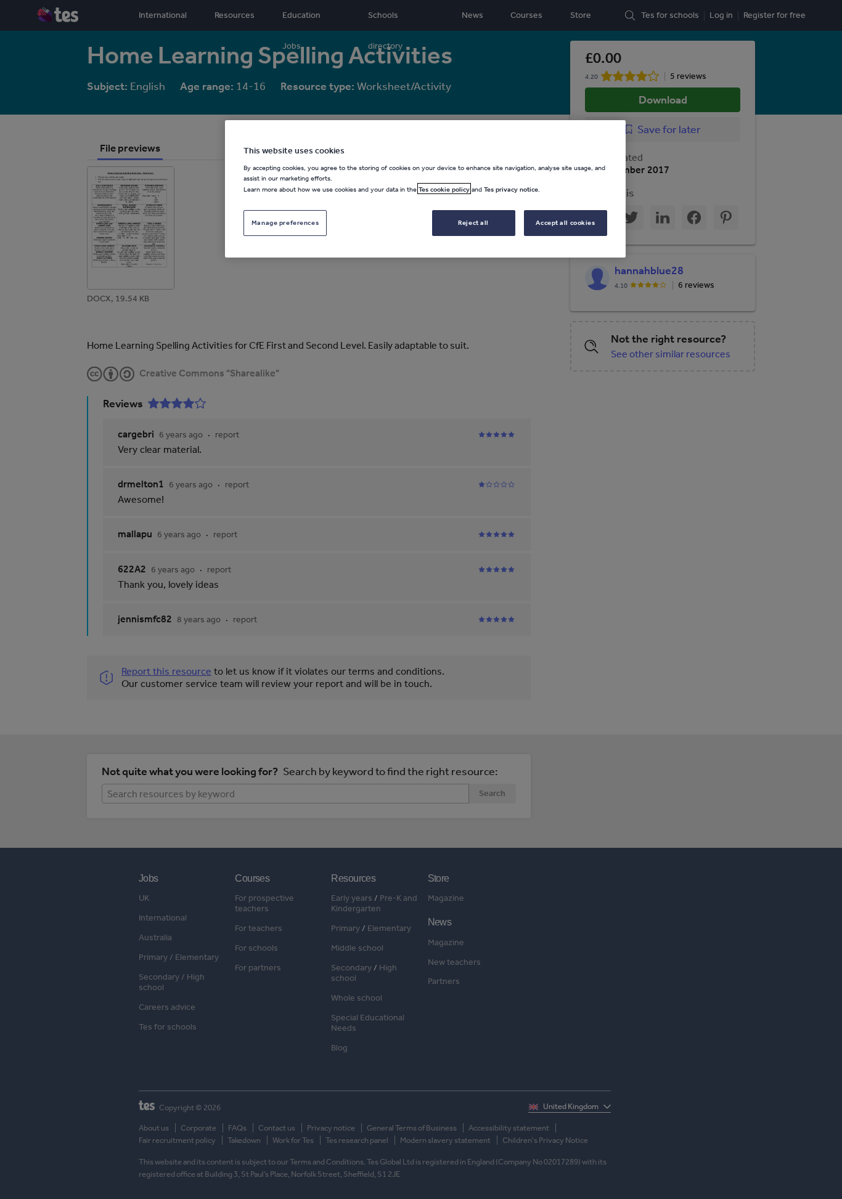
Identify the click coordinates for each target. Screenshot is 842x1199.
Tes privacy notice (511, 188)
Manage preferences (285, 221)
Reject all (473, 221)
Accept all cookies (565, 221)
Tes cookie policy (444, 188)
